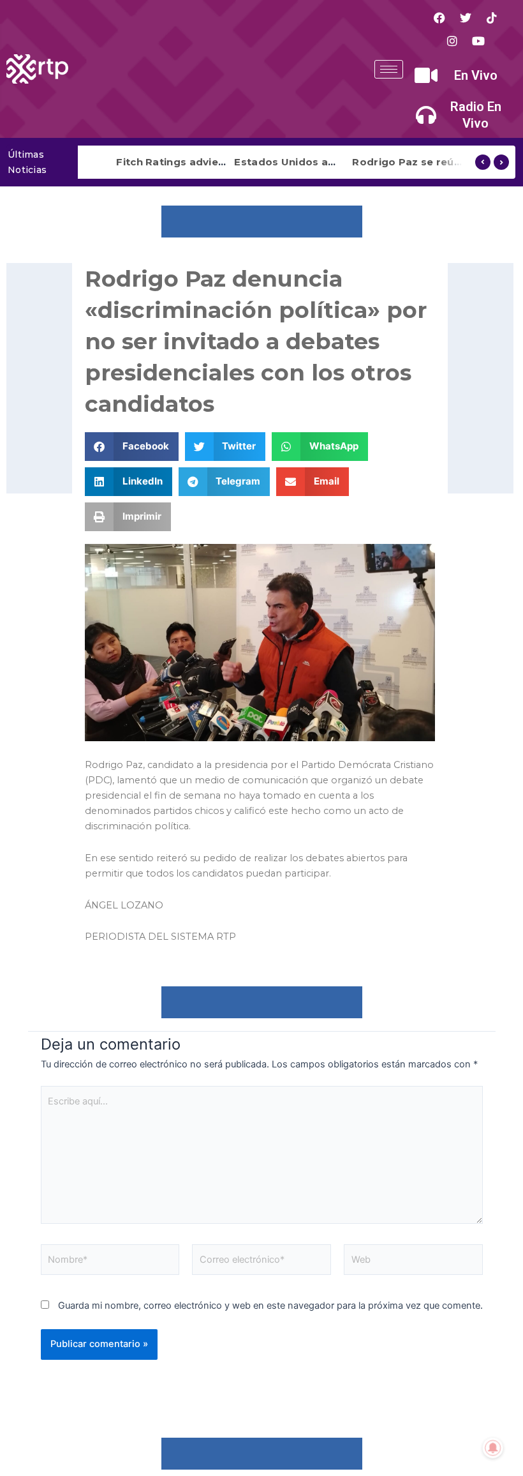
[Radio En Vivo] (426, 115)
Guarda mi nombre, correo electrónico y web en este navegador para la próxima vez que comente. (270, 1305)
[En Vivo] (426, 75)
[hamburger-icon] (388, 69)
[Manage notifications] (493, 1448)
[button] (132, 446)
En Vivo (475, 75)
